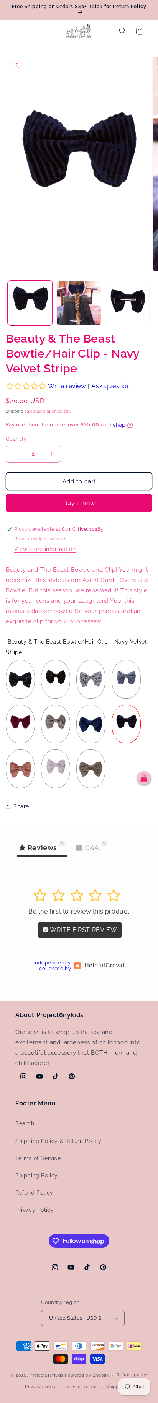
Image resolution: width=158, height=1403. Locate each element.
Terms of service (81, 1386)
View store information (45, 549)
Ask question (110, 386)
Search (25, 1123)
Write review (67, 386)
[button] (15, 31)
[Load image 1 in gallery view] (30, 303)
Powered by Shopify (87, 1375)
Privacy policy (40, 1386)
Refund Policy (34, 1193)
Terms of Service (38, 1158)
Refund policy (132, 1374)
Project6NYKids (46, 1375)
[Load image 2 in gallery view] (78, 303)
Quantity (16, 439)
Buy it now (79, 503)
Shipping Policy (36, 1175)
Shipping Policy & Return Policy (58, 1141)
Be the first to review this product (79, 911)
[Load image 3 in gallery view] (127, 303)
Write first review (83, 929)
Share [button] (21, 806)
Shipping (14, 411)
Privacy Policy (34, 1210)
